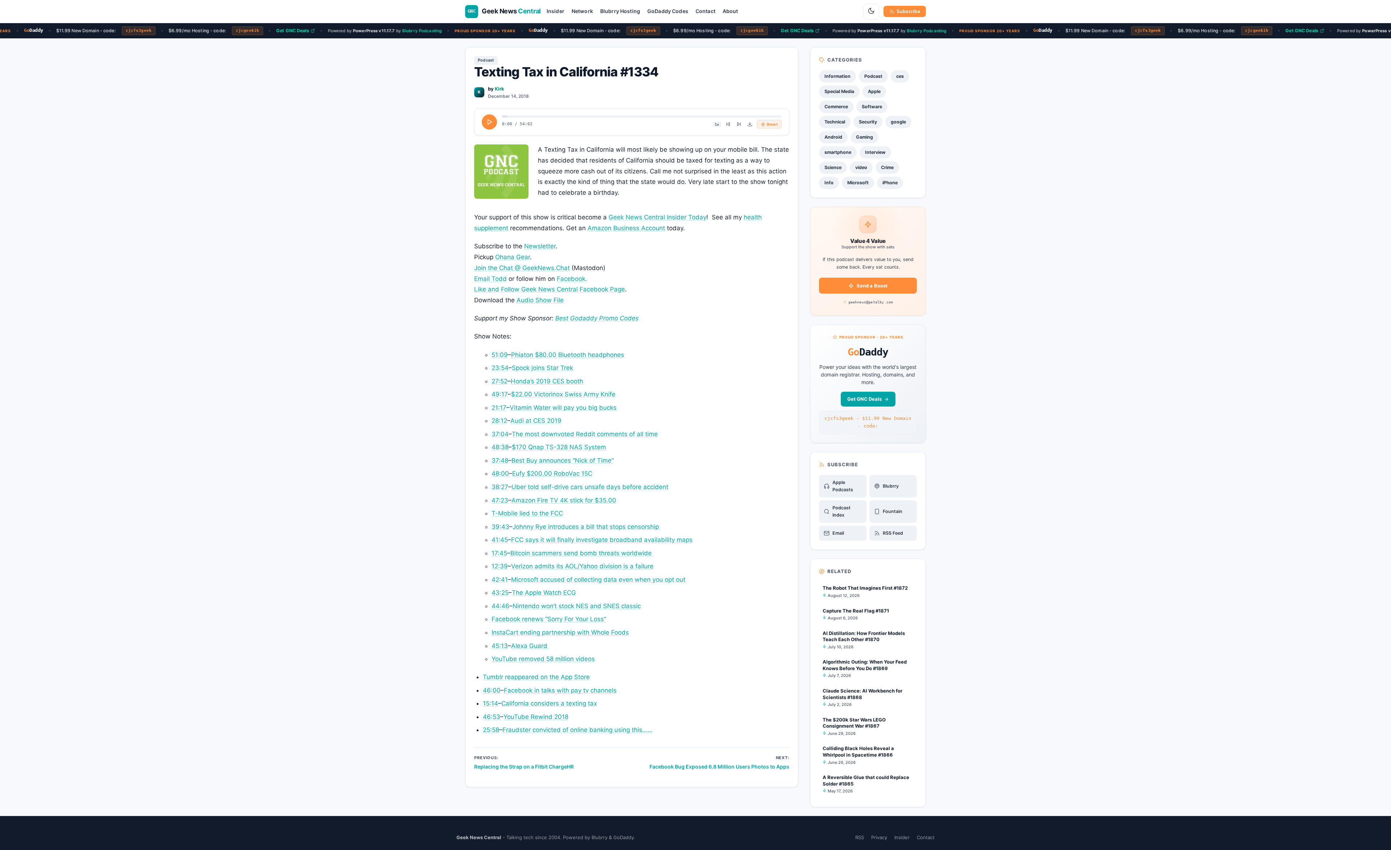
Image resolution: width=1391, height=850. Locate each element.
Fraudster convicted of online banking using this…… (577, 729)
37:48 (500, 460)
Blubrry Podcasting (410, 30)
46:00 (492, 690)
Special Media (839, 91)
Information (837, 76)
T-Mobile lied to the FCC (527, 513)
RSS (859, 837)
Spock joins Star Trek (542, 367)
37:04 (500, 434)
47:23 (500, 500)
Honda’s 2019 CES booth (547, 381)
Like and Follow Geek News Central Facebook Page (549, 289)
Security (868, 122)
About (730, 11)
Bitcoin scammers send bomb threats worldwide (581, 553)
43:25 (500, 592)
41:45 (500, 539)
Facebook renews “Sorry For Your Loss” (549, 619)
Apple (874, 91)
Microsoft (858, 182)
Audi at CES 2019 (535, 420)
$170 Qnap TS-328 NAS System (559, 447)
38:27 (500, 487)
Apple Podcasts (842, 486)
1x (717, 124)
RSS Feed (893, 533)
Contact (705, 11)
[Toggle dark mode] (871, 12)
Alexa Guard (530, 645)
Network (582, 11)
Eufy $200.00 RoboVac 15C (552, 473)
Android (833, 137)
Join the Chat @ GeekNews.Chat (522, 268)
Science (832, 167)
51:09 (500, 354)
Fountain (892, 511)
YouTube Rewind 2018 (536, 716)
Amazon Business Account (626, 228)
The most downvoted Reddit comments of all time (585, 434)
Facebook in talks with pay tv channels (560, 690)
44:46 (500, 606)
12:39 (500, 566)
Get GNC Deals (281, 30)
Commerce (836, 106)
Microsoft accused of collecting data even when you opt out (599, 579)
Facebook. (572, 278)
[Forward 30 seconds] (739, 124)
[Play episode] (489, 122)
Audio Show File (540, 300)
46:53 (491, 716)
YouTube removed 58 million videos (543, 658)
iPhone (890, 182)
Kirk (499, 89)
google (898, 122)
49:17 (500, 394)
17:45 (499, 553)
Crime (887, 167)
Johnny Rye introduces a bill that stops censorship (587, 526)
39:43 (500, 526)
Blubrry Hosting (620, 11)
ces (900, 76)
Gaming (864, 137)
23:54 (500, 367)
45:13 (500, 645)
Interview (875, 152)
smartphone (837, 152)
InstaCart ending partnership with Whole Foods (560, 632)
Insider (555, 11)
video (861, 167)
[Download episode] (750, 124)
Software (872, 106)
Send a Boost (872, 286)
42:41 (500, 579)
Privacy (879, 837)
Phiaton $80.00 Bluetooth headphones (567, 354)
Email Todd (490, 278)
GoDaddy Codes (667, 11)
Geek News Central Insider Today (657, 217)
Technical (834, 122)
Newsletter (540, 246)
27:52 (499, 381)
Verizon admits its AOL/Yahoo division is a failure (582, 566)
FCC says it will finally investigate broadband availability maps (602, 539)
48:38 (500, 447)
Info (829, 182)
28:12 (499, 420)
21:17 (499, 407)
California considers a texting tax (549, 703)
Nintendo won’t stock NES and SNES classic (577, 606)
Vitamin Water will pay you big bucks (563, 407)
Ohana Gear (512, 257)
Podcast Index (841, 511)
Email (838, 533)
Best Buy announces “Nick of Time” (562, 460)
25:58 (491, 729)
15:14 (490, 703)
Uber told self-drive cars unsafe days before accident (589, 487)
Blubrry (891, 486)
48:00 (500, 473)
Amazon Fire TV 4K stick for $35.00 (563, 500)
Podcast (486, 60)
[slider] (642, 116)
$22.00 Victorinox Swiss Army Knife (563, 394)
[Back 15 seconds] (728, 124)
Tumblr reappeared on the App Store (536, 677)
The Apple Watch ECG (544, 592)
